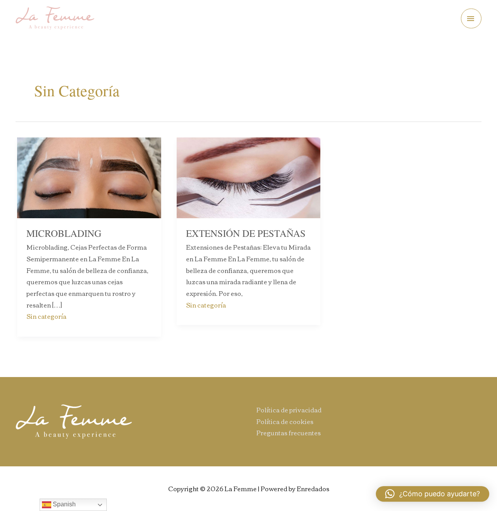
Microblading (63, 233)
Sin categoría (46, 316)
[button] (432, 494)
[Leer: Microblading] (89, 176)
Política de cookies (284, 421)
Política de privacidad (288, 409)
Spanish (63, 504)
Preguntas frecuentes (288, 432)
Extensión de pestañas (246, 233)
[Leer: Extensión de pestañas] (249, 176)
